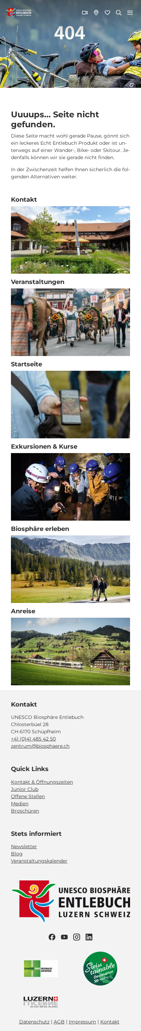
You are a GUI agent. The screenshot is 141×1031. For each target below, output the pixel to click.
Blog (17, 854)
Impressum (82, 1022)
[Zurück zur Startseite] (18, 12)
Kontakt (109, 1022)
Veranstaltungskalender (39, 861)
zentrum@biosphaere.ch (40, 746)
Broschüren (25, 811)
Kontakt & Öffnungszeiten (42, 782)
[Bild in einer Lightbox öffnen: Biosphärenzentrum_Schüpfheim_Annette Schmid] (70, 239)
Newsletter (24, 846)
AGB (59, 1022)
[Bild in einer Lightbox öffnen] (70, 901)
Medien (19, 804)
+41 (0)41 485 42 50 (33, 739)
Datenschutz (34, 1022)
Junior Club (24, 789)
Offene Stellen (28, 796)
